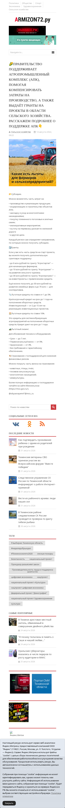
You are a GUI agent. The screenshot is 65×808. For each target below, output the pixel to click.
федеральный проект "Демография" (29, 593)
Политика (14, 3)
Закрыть (9, 803)
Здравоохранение (32, 6)
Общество (27, 3)
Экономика (14, 6)
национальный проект (41, 559)
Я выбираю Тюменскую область (27, 543)
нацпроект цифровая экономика (27, 587)
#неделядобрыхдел (21, 548)
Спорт (38, 3)
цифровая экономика (21, 577)
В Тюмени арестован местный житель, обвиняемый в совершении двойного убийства (35, 623)
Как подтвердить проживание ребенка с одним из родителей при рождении (35, 443)
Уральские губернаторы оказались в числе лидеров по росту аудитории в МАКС (34, 654)
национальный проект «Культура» (28, 582)
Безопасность (18, 559)
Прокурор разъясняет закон (25, 564)
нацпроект (42, 577)
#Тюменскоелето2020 (21, 553)
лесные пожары (45, 553)
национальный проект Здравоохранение (31, 598)
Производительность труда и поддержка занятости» (32, 570)
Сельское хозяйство (19, 9)
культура (15, 603)
